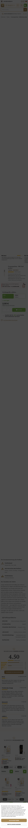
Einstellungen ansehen (14, 824)
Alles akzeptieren (14, 820)
